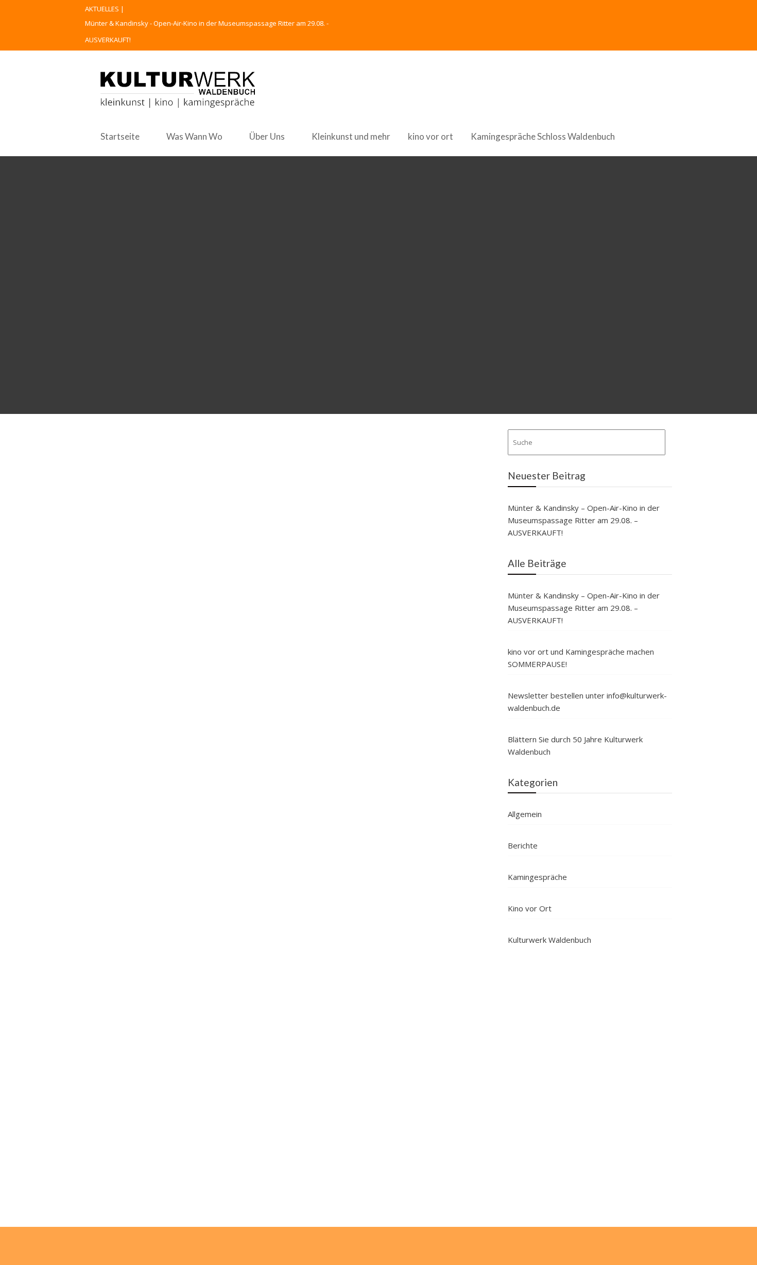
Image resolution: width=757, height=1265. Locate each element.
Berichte (523, 845)
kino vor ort (430, 136)
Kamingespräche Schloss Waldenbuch (543, 136)
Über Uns (267, 136)
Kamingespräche (537, 877)
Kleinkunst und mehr (351, 136)
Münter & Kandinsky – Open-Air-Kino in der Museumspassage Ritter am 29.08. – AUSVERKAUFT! (584, 520)
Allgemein (525, 814)
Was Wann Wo (194, 136)
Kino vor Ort (530, 908)
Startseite (120, 136)
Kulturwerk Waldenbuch (549, 940)
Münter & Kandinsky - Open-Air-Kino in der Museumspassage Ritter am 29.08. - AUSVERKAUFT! (207, 31)
